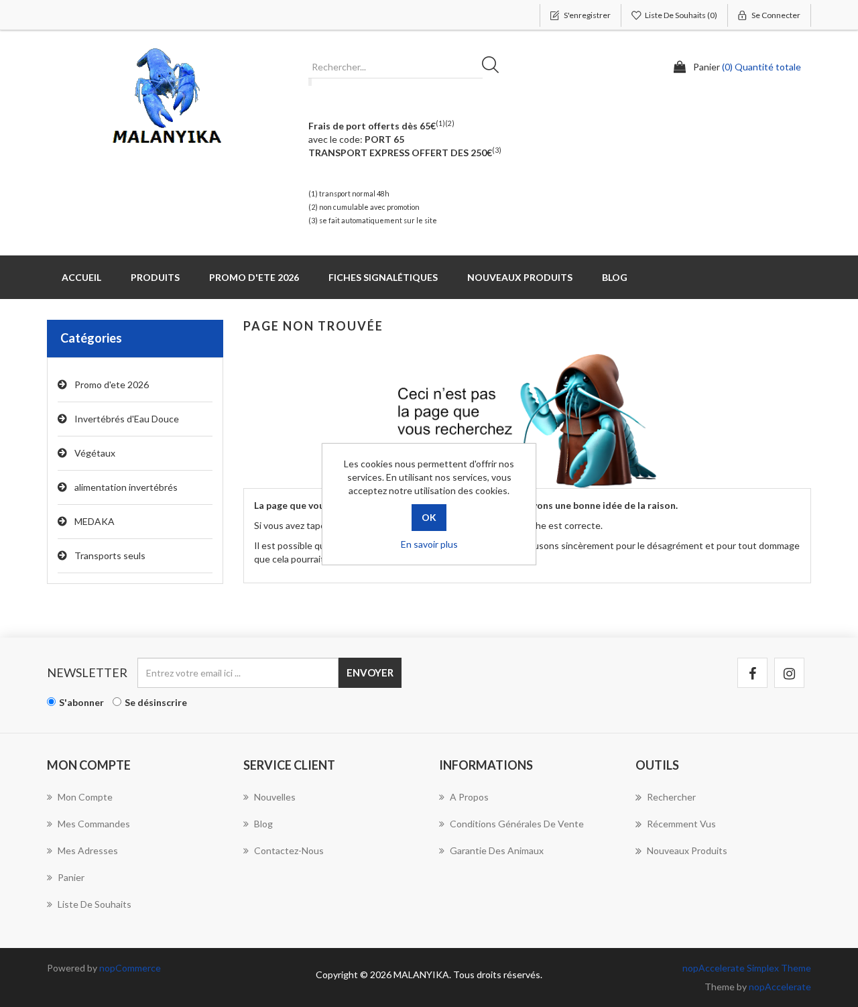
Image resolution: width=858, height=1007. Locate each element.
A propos (469, 797)
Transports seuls (109, 555)
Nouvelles (275, 797)
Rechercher (494, 67)
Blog (614, 277)
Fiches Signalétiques (383, 277)
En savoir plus (429, 544)
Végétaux (94, 453)
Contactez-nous (289, 850)
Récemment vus (681, 823)
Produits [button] (155, 277)
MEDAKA (94, 521)
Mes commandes (94, 823)
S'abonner (81, 702)
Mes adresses (88, 850)
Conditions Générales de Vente (517, 823)
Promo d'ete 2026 (254, 277)
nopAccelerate (780, 986)
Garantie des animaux (497, 850)
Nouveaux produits (519, 277)
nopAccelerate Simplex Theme (746, 967)
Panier (71, 877)
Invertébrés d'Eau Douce (126, 418)
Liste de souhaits (94, 904)
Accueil (81, 277)
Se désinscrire (156, 702)
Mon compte (85, 797)
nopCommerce (130, 967)
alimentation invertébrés (126, 487)
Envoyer (370, 672)
